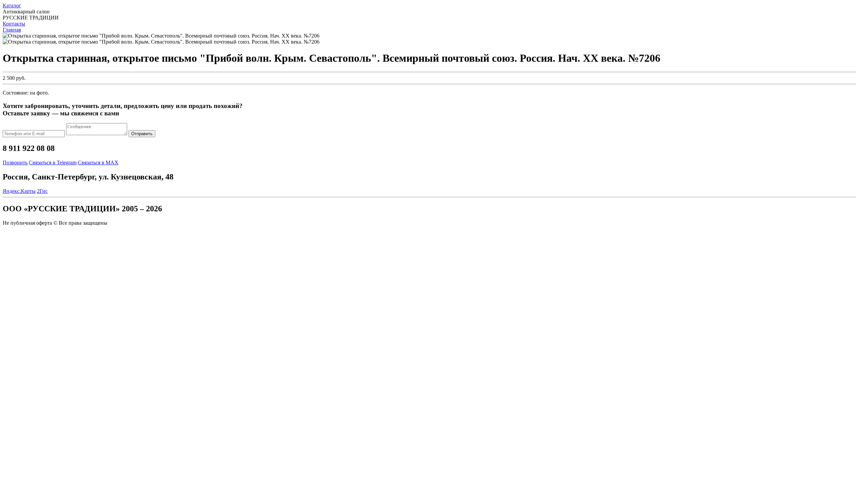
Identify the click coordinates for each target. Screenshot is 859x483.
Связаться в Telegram (53, 162)
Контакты (14, 23)
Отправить (142, 133)
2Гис (42, 191)
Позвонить (15, 162)
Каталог (12, 5)
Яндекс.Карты (19, 191)
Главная (12, 30)
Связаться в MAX (98, 162)
